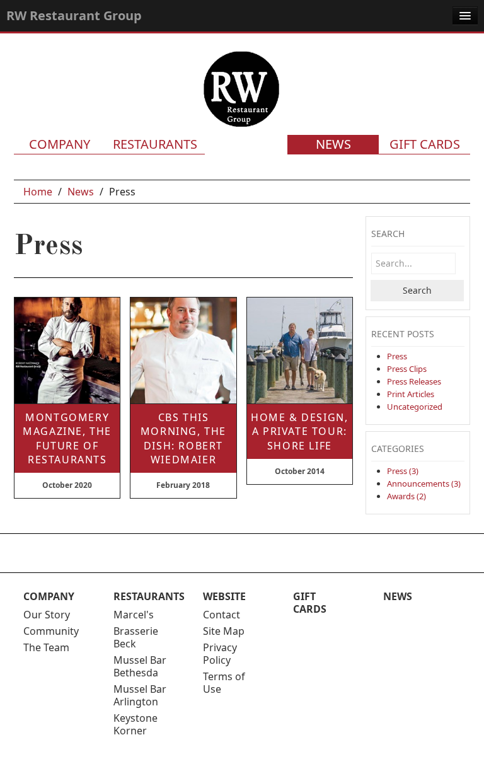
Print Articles (410, 394)
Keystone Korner (135, 724)
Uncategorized (414, 406)
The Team (46, 647)
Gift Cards (424, 144)
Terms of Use (224, 682)
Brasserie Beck (135, 637)
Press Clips (407, 368)
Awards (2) (406, 496)
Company (59, 144)
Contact (221, 615)
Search (417, 290)
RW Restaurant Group (74, 15)
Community (51, 631)
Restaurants (155, 144)
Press (397, 356)
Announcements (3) (424, 483)
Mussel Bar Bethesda (139, 666)
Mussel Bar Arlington (139, 695)
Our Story (46, 615)
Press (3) (402, 471)
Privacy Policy (220, 653)
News (333, 144)
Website (224, 596)
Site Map (224, 631)
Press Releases (414, 381)
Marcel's (133, 615)
